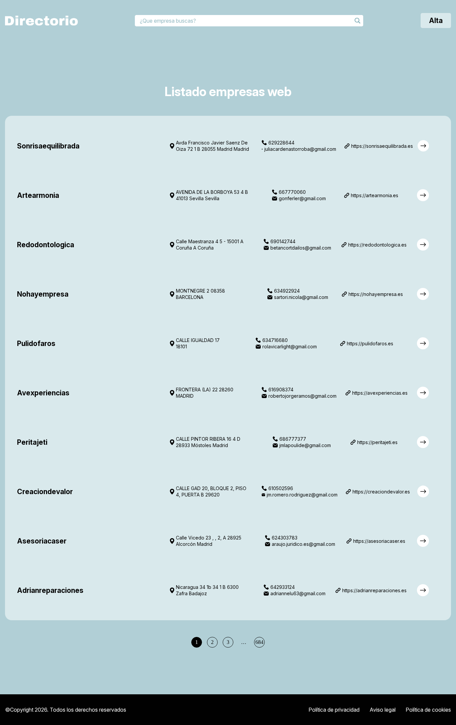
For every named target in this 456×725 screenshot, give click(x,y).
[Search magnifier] (357, 20)
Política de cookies (428, 709)
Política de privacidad (334, 709)
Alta (436, 20)
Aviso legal (383, 709)
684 (259, 642)
